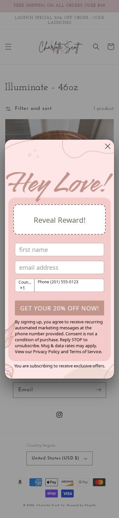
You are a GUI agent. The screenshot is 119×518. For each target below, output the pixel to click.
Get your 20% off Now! (59, 308)
